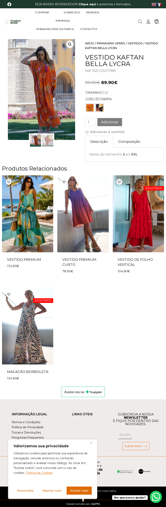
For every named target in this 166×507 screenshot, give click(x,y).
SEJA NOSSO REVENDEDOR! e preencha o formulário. (83, 4)
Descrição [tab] (99, 142)
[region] (52, 469)
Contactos (88, 29)
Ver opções (17, 278)
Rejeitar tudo (52, 490)
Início (89, 43)
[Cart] (156, 21)
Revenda (92, 12)
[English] (154, 4)
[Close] (92, 442)
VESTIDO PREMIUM (24, 260)
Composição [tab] (129, 142)
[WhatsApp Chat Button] (156, 497)
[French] (159, 4)
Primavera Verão (111, 43)
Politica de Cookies (39, 473)
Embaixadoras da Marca (55, 29)
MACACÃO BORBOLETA (27, 372)
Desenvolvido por (83, 503)
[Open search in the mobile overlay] (140, 22)
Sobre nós (72, 12)
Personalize (25, 490)
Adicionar (109, 122)
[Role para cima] (7, 498)
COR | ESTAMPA (99, 99)
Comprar (42, 12)
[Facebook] (9, 4)
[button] (69, 44)
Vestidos (135, 43)
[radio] (90, 108)
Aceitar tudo (79, 490)
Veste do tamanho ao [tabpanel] (113, 154)
